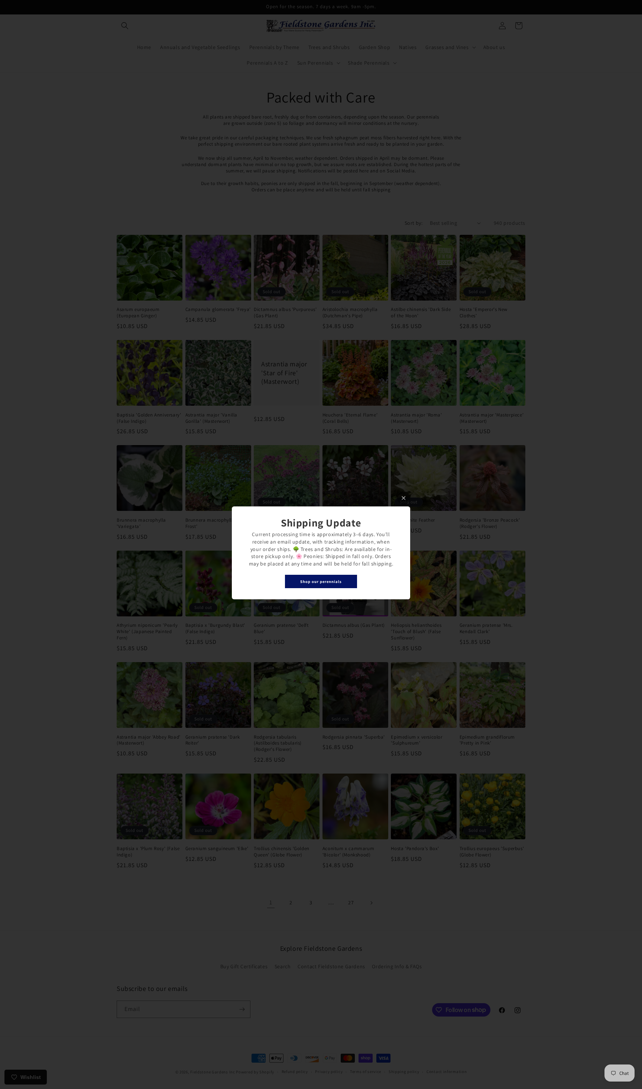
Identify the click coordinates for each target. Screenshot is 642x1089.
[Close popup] (403, 498)
